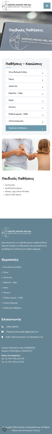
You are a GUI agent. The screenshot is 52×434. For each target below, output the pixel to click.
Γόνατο (12, 107)
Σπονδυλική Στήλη (18, 72)
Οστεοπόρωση (16, 121)
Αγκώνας (13, 86)
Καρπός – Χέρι (16, 93)
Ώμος (11, 79)
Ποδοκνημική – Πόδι (18, 114)
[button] (4, 429)
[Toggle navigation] (47, 6)
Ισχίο (11, 100)
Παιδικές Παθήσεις (18, 128)
